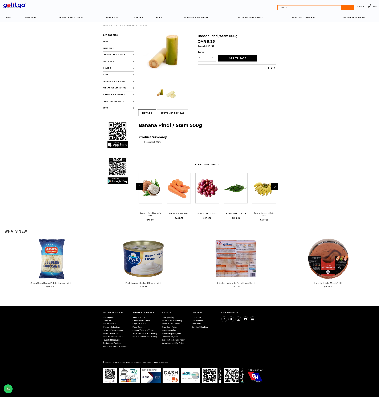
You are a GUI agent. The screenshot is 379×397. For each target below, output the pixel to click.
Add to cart (50, 261)
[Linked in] (252, 319)
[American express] (171, 375)
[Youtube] (238, 319)
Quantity (201, 52)
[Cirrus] (255, 375)
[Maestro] (212, 375)
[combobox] (316, 7)
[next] (372, 264)
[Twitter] (272, 68)
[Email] (265, 68)
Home (105, 26)
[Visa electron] (190, 375)
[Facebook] (268, 68)
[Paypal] (110, 375)
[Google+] (275, 68)
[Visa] (129, 375)
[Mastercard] (151, 375)
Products (116, 26)
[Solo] (234, 375)
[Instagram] (245, 319)
